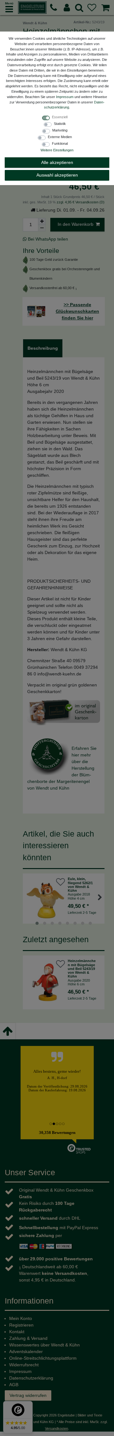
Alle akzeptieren (57, 162)
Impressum (64, 97)
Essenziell (59, 117)
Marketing (59, 130)
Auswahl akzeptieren (57, 175)
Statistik (60, 124)
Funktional (60, 143)
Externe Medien (60, 137)
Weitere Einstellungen (57, 150)
